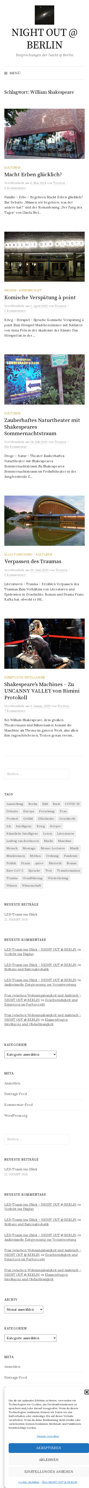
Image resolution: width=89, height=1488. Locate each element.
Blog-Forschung (18, 554)
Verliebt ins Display (19, 954)
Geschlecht (67, 819)
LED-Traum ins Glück (20, 914)
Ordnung (52, 856)
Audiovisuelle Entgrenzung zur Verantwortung (40, 984)
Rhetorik (55, 863)
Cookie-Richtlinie (29, 1482)
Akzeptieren (48, 1448)
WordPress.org (15, 1115)
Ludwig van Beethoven (22, 841)
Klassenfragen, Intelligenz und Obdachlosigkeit (36, 1022)
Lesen (47, 833)
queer (39, 863)
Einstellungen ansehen (48, 1472)
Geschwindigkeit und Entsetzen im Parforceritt (41, 1002)
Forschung (47, 811)
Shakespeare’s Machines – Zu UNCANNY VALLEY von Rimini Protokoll (42, 691)
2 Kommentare (14, 311)
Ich (8, 826)
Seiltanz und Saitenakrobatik (26, 969)
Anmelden (12, 1083)
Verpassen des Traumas (32, 561)
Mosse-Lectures (53, 848)
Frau (63, 811)
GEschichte (46, 819)
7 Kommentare (14, 711)
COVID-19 (72, 804)
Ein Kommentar (15, 447)
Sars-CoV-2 (14, 870)
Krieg (41, 826)
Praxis (25, 863)
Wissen (11, 885)
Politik (11, 863)
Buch (56, 804)
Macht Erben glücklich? (33, 174)
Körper (55, 826)
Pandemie (71, 856)
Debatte (12, 811)
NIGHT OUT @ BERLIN (44, 39)
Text (48, 870)
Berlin (33, 804)
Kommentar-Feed (18, 1105)
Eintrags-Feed (15, 1094)
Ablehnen (49, 1460)
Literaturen (65, 833)
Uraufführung (33, 878)
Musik (74, 848)
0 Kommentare (15, 188)
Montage (29, 848)
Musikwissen (15, 856)
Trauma (11, 878)
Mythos (35, 856)
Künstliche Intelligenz (24, 677)
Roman (71, 863)
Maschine (65, 841)
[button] (87, 1392)
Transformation (68, 870)
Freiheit (12, 819)
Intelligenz (24, 826)
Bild (45, 804)
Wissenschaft (31, 885)
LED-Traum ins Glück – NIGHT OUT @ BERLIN (40, 949)
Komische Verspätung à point (40, 297)
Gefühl (28, 819)
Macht (48, 841)
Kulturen (12, 167)
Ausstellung (14, 804)
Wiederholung (58, 878)
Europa (28, 811)
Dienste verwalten (48, 1436)
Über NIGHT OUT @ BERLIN (59, 1482)
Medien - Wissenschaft (23, 290)
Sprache (34, 870)
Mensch (11, 848)
